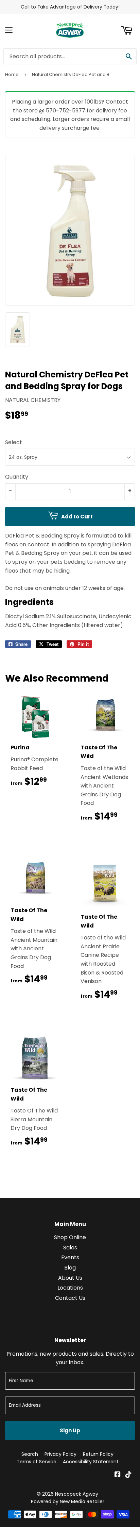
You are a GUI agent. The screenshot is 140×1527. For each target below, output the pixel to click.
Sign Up (70, 1430)
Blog (70, 1268)
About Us (70, 1278)
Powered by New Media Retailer (67, 1501)
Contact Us (70, 1298)
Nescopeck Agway (76, 1494)
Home (12, 74)
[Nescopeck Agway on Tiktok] (128, 1475)
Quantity (16, 477)
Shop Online (70, 1237)
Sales (70, 1247)
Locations (70, 1288)
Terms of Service (36, 1461)
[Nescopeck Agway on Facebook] (118, 1475)
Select (13, 442)
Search (29, 1454)
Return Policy (98, 1454)
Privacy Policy (60, 1454)
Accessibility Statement (91, 1461)
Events (70, 1257)
